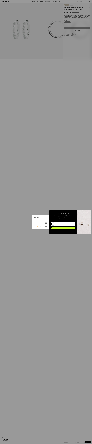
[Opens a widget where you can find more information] (88, 442)
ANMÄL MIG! (63, 228)
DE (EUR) (40, 226)
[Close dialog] (89, 211)
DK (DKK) (40, 223)
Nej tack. (63, 230)
